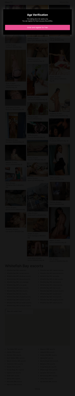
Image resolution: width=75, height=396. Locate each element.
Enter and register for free (37, 27)
